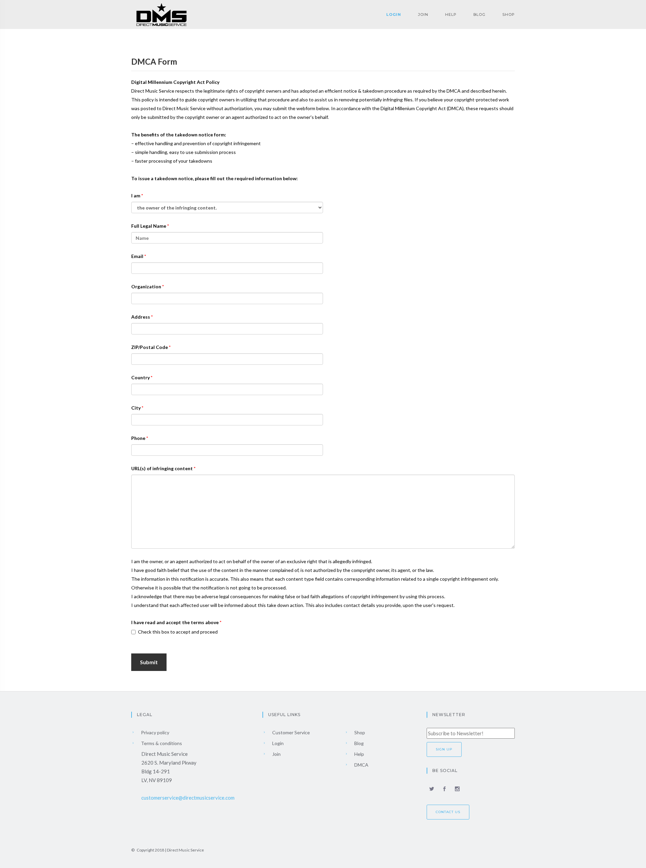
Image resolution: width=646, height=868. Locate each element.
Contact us (448, 812)
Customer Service (290, 732)
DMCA (360, 765)
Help (451, 14)
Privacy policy (154, 732)
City (136, 408)
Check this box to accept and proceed (178, 632)
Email (137, 256)
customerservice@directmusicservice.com (188, 798)
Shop (508, 14)
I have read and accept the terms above (175, 622)
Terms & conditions (161, 743)
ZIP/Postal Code (150, 347)
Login (393, 14)
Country (141, 377)
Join (423, 14)
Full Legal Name (149, 226)
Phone (138, 438)
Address (141, 317)
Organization (146, 286)
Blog (479, 14)
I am (136, 195)
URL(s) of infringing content (162, 468)
